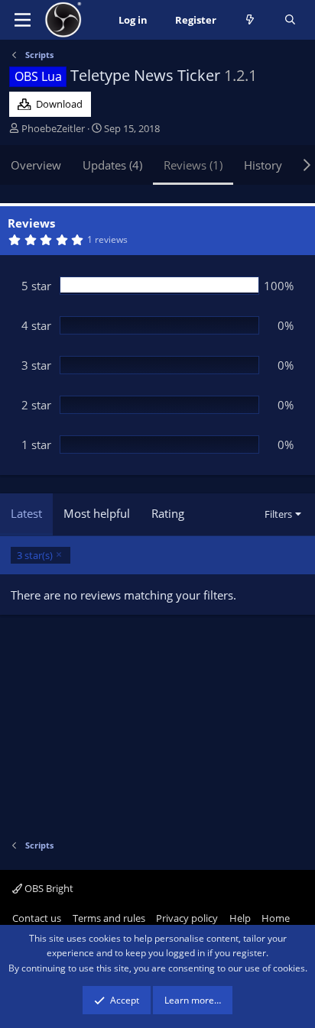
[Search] (290, 20)
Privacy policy (187, 918)
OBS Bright (47, 888)
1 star (36, 444)
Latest (26, 513)
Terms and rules (109, 918)
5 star (36, 285)
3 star (36, 365)
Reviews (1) (193, 165)
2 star (36, 404)
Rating (167, 513)
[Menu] (23, 20)
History (263, 165)
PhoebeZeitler (53, 128)
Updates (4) (112, 165)
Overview (36, 165)
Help (240, 918)
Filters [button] (278, 514)
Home (275, 918)
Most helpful (96, 513)
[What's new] (250, 20)
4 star (36, 325)
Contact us (36, 918)
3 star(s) (35, 555)
